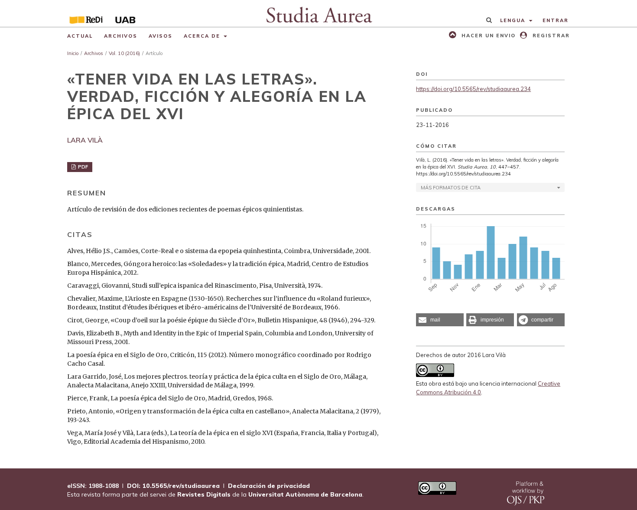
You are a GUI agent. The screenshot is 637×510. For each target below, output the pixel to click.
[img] (319, 13)
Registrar (550, 35)
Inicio (72, 53)
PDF (82, 167)
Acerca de (203, 36)
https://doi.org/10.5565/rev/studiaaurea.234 (473, 88)
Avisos (160, 36)
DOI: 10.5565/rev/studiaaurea (173, 486)
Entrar (556, 20)
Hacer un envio (487, 35)
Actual (80, 36)
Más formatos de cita (451, 188)
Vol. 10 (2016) (124, 53)
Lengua (513, 20)
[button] (440, 319)
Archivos (120, 36)
